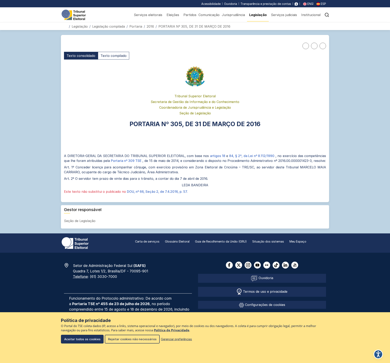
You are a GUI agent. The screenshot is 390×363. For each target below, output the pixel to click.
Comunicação (209, 15)
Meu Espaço (297, 241)
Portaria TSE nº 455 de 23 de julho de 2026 (111, 304)
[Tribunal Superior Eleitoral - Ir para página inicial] (74, 14)
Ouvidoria (230, 3)
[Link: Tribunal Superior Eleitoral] (75, 243)
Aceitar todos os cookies (82, 339)
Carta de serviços (147, 241)
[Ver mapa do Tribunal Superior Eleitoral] (68, 265)
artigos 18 (218, 156)
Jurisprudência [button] (233, 15)
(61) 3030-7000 (103, 276)
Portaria (135, 26)
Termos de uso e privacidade (264, 291)
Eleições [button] (173, 15)
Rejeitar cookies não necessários (132, 339)
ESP (323, 3)
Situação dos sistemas (268, 241)
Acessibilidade (211, 3)
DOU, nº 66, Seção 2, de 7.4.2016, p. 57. (157, 192)
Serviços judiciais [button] (284, 15)
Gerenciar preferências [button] (176, 339)
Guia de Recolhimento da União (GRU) (221, 241)
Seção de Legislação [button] (80, 221)
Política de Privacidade (171, 330)
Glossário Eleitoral (177, 241)
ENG (310, 3)
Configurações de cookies (264, 305)
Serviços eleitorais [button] (148, 15)
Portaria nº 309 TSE (126, 161)
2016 (150, 26)
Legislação (80, 26)
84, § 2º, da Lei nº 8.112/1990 (252, 156)
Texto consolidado (81, 56)
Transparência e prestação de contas (265, 3)
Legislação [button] (258, 15)
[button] (327, 15)
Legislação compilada (108, 26)
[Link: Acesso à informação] (296, 4)
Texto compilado (114, 56)
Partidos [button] (189, 15)
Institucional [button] (311, 15)
